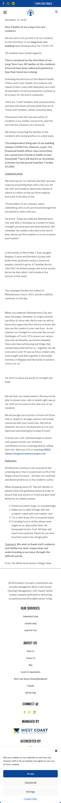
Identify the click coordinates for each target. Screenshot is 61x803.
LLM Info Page (30, 692)
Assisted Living (30, 623)
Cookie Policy (30, 798)
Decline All (30, 782)
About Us (30, 651)
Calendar (30, 685)
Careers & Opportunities (30, 672)
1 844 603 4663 (43, 3)
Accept (30, 773)
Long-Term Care (30, 630)
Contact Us (30, 658)
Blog (30, 665)
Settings (30, 791)
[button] (56, 750)
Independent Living (30, 616)
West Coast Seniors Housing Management (30, 678)
